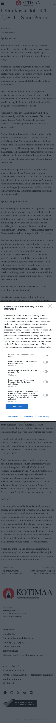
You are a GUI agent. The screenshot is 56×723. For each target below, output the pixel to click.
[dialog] (28, 362)
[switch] (45, 362)
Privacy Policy (43, 416)
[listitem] (28, 356)
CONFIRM (17, 407)
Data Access (28, 416)
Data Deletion (12, 416)
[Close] (50, 306)
